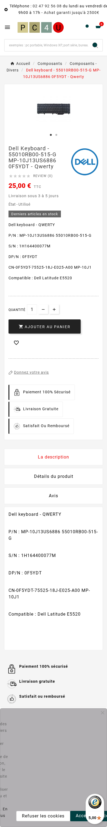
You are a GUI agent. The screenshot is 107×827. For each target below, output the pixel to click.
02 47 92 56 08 (47, 6)
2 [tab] (56, 135)
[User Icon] (87, 27)
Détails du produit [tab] (53, 476)
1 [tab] (51, 135)
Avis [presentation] (53, 495)
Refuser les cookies (43, 816)
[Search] (95, 45)
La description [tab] (53, 457)
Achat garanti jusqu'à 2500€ (71, 12)
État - (13, 204)
